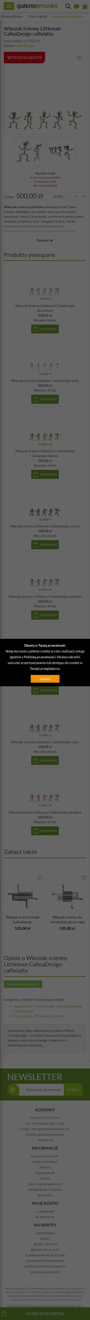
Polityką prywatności (39, 657)
